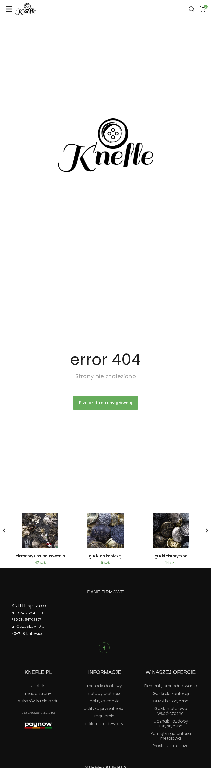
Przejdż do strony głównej (105, 403)
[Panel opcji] (203, 9)
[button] (4, 531)
